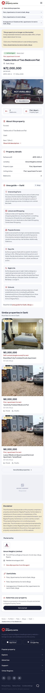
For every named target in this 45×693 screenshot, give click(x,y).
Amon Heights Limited (12, 551)
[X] (9, 678)
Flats (17, 619)
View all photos (24, 101)
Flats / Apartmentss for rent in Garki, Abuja (17, 45)
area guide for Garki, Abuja (22, 305)
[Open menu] (41, 3)
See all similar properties (21, 470)
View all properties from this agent (18, 565)
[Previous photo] (5, 91)
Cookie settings (27, 686)
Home (4, 619)
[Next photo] (40, 91)
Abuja (24, 619)
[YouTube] (19, 678)
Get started (22, 608)
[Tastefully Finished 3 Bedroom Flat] (22, 389)
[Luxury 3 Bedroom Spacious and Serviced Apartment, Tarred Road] (22, 440)
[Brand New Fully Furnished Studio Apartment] (22, 341)
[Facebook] (4, 678)
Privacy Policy (6, 686)
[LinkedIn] (14, 678)
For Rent (11, 619)
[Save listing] (40, 321)
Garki (30, 619)
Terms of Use (16, 686)
